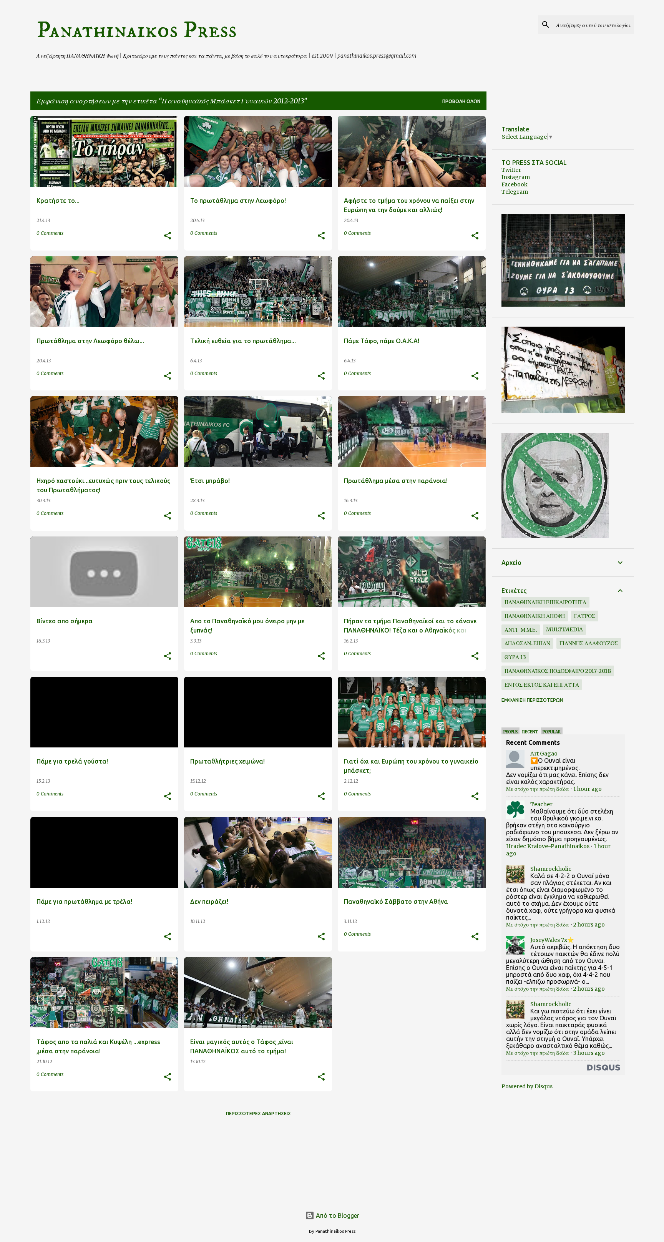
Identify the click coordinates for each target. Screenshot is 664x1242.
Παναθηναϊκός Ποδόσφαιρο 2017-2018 (558, 670)
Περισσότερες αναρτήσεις (258, 1113)
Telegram (514, 191)
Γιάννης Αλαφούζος (588, 643)
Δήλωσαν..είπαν (527, 643)
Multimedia (564, 629)
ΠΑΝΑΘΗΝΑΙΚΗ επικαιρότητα (545, 602)
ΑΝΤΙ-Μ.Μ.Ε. (521, 629)
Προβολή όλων (461, 101)
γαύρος (584, 616)
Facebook (514, 184)
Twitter (511, 169)
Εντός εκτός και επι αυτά (542, 684)
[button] (167, 236)
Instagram (515, 177)
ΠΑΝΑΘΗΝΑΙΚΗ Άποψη (535, 616)
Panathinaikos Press (137, 30)
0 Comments (50, 233)
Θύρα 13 (515, 657)
